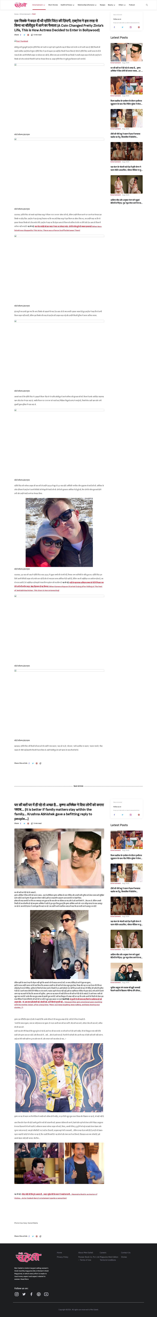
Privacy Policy (62, 1257)
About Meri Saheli (85, 1252)
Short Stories (53, 5)
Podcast (132, 5)
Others (121, 5)
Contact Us (125, 1252)
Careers (103, 1252)
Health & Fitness (66, 5)
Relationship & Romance (86, 5)
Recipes (102, 5)
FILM (34, 14)
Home (59, 1252)
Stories (124, 1257)
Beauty (110, 5)
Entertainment (38, 5)
